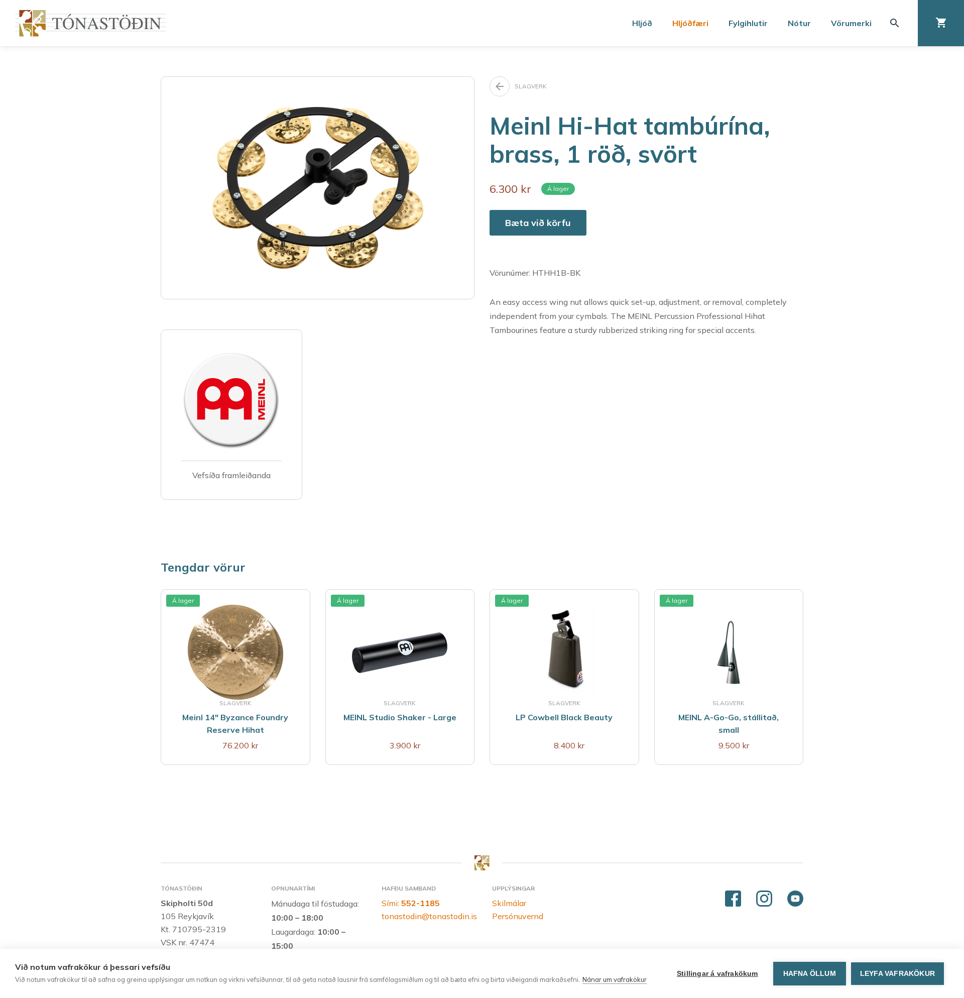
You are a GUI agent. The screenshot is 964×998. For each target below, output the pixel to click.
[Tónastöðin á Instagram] (764, 899)
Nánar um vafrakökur (614, 979)
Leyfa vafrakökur (897, 973)
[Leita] (895, 23)
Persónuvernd (517, 916)
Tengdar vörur (203, 567)
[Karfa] (941, 23)
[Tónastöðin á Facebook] (733, 899)
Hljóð (642, 23)
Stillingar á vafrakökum (717, 973)
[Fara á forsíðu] (90, 23)
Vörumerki (851, 23)
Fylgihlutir (748, 23)
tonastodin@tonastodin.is (429, 916)
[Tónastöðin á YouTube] (795, 899)
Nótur (799, 23)
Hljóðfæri (690, 23)
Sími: (411, 903)
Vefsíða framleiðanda (231, 475)
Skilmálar (509, 903)
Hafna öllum (809, 973)
